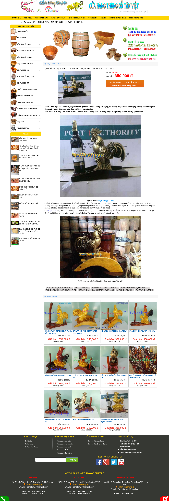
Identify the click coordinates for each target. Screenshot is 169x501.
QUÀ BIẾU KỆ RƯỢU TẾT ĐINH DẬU (142, 331)
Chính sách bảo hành (64, 447)
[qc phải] (140, 60)
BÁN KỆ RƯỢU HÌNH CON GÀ (83, 419)
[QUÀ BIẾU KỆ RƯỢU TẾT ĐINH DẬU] (143, 329)
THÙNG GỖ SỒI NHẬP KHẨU (29, 203)
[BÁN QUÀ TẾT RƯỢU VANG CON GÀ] (58, 374)
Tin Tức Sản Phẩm (31, 447)
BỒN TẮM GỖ (21, 38)
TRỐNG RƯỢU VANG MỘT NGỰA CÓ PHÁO (61, 290)
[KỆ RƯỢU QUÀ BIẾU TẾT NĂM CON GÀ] (114, 374)
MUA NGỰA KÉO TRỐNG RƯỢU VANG (105, 288)
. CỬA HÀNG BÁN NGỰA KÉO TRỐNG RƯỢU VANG (96, 290)
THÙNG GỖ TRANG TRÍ (25, 96)
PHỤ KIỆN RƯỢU (57, 22)
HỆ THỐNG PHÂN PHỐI (76, 18)
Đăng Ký (72, 460)
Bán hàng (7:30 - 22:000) (128, 441)
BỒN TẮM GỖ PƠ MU (24, 44)
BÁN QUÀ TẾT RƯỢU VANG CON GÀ (58, 375)
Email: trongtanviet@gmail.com (131, 452)
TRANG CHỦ (16, 18)
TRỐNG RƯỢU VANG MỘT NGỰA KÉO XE (135, 288)
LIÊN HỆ (103, 18)
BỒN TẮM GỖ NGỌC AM (25, 76)
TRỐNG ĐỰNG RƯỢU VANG (27, 115)
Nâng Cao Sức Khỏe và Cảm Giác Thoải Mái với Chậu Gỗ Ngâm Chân (29, 148)
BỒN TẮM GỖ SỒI (23, 70)
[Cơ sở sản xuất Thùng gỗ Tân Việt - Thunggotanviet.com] (52, 12)
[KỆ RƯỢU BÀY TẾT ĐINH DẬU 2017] (114, 329)
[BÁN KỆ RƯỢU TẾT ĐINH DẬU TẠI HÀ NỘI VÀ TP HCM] (58, 329)
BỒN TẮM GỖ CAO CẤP (25, 51)
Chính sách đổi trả (63, 450)
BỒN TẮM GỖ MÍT (23, 83)
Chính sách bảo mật (64, 441)
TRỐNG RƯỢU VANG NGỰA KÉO (60, 288)
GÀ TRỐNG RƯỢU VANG (125, 290)
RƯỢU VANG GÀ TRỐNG (144, 290)
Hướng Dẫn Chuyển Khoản (97, 444)
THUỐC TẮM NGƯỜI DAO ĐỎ (27, 89)
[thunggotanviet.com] (82, 43)
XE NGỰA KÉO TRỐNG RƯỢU (27, 109)
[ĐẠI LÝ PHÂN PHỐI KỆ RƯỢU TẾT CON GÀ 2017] (86, 329)
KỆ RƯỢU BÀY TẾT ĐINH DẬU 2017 (114, 331)
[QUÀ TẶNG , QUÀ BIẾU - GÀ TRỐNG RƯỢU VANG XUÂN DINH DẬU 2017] (74, 103)
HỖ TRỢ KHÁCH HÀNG (117, 18)
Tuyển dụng (29, 444)
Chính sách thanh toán (64, 453)
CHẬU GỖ (20, 122)
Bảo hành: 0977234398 (128, 449)
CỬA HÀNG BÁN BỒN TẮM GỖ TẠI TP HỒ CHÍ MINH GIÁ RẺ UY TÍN (29, 231)
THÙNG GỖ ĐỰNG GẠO (25, 102)
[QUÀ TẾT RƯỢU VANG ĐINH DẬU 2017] (86, 374)
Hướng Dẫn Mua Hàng (96, 441)
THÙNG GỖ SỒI (22, 31)
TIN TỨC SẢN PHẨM (58, 18)
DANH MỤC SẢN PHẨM (41, 22)
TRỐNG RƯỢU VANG (81, 288)
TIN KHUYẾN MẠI (41, 18)
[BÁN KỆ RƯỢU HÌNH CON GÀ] (86, 418)
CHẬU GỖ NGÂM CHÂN (25, 64)
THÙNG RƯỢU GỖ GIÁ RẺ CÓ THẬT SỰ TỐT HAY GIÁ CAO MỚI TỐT (29, 168)
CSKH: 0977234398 (136, 18)
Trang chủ (27, 22)
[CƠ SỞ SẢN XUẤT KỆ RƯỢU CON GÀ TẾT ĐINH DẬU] (143, 374)
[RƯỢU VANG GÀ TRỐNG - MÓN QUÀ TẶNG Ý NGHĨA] (114, 418)
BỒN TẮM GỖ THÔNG (24, 57)
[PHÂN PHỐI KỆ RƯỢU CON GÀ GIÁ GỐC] (58, 418)
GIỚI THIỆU (28, 18)
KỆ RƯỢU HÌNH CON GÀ (74, 22)
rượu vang (52, 210)
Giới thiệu (28, 441)
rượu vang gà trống (106, 200)
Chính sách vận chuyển (65, 444)
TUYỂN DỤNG (92, 18)
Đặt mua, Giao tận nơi (124, 82)
